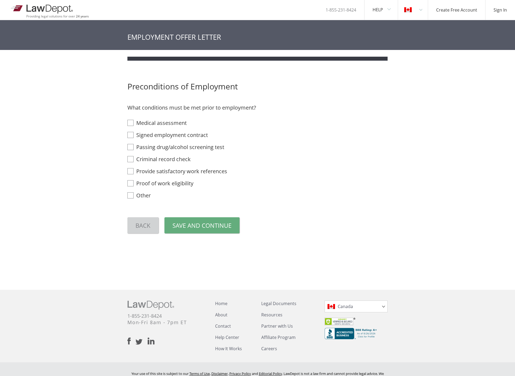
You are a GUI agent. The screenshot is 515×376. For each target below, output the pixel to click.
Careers (269, 349)
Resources (271, 315)
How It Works (228, 349)
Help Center (227, 337)
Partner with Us (277, 326)
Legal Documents (278, 303)
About (221, 315)
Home (221, 303)
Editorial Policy (270, 373)
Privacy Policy (240, 373)
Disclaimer (219, 373)
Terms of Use (199, 373)
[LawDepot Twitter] (141, 342)
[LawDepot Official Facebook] (131, 341)
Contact (223, 326)
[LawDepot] (42, 8)
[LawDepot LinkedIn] (151, 341)
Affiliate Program (278, 337)
